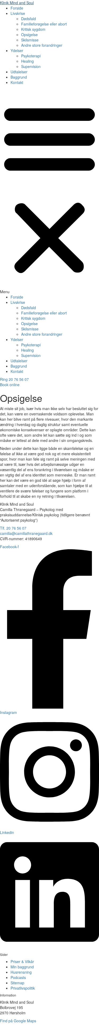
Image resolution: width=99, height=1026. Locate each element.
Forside (17, 8)
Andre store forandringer (41, 45)
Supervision (31, 66)
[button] (49, 191)
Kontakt (17, 82)
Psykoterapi (31, 55)
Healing (27, 61)
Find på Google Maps (18, 1020)
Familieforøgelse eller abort (44, 24)
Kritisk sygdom (33, 29)
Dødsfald (28, 18)
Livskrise (18, 13)
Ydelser (17, 50)
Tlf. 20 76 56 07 (13, 528)
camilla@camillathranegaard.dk (26, 533)
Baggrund (19, 77)
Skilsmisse (30, 39)
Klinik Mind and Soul (17, 2)
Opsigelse (29, 34)
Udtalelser (19, 71)
